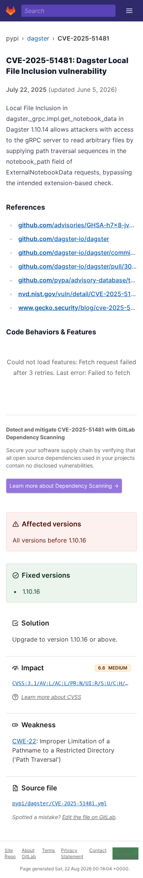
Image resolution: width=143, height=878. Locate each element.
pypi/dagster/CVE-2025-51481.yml (59, 803)
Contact (97, 850)
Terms (48, 850)
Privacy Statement (72, 853)
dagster (38, 38)
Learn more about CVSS (51, 697)
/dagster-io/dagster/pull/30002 (80, 266)
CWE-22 (24, 741)
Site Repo (10, 853)
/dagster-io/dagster (63, 239)
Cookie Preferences (125, 853)
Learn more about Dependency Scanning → (64, 485)
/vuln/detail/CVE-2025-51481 (79, 294)
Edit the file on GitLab (89, 817)
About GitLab (29, 853)
